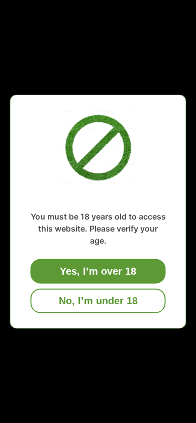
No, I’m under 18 (98, 300)
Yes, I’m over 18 (98, 270)
